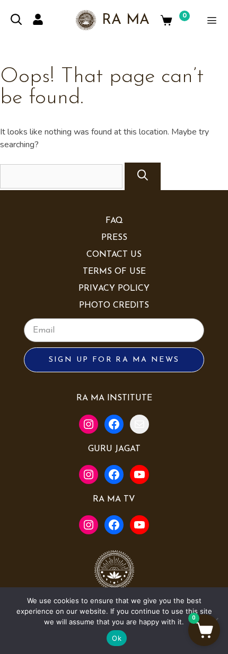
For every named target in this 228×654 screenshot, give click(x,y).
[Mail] (139, 424)
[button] (204, 630)
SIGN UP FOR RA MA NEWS (114, 360)
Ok (116, 638)
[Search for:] (62, 176)
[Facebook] (114, 424)
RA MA (126, 20)
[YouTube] (139, 474)
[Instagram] (88, 424)
